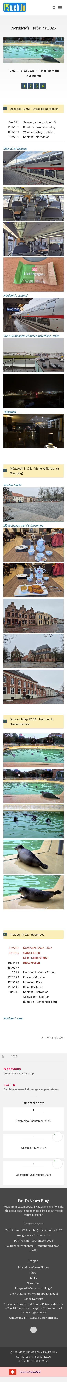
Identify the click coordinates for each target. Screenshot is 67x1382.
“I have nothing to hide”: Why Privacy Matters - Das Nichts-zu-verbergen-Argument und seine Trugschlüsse (33, 1308)
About (33, 1272)
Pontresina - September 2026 (33, 1240)
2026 (14, 1056)
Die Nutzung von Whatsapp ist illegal (33, 1293)
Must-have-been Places (33, 1267)
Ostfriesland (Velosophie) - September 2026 (33, 1230)
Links (33, 1278)
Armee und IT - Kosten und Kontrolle (33, 1317)
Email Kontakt (33, 1298)
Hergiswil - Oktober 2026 (33, 1235)
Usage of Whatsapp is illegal (33, 1288)
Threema (33, 1283)
